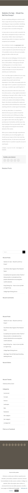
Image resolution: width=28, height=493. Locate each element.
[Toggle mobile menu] (25, 2)
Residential (6, 411)
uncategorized (7, 423)
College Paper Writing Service (10, 291)
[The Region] (10, 372)
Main (5, 408)
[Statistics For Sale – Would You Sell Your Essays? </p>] (13, 303)
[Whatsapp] (21, 445)
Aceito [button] (16, 490)
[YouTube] (12, 445)
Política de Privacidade (14, 488)
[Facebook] (4, 445)
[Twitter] (7, 445)
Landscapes (6, 404)
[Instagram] (9, 445)
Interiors (6, 400)
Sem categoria (19, 147)
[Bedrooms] (10, 368)
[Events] (5, 372)
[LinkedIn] (18, 445)
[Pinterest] (15, 445)
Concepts (6, 397)
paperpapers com (19, 45)
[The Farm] (20, 368)
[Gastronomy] (15, 368)
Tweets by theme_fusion (8, 383)
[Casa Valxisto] (5, 368)
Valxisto (4, 147)
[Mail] (24, 445)
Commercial (6, 393)
